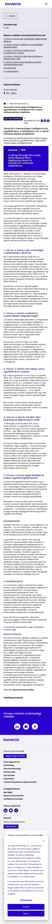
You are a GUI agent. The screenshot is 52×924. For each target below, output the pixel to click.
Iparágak (8, 792)
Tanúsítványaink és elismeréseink (20, 782)
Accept (26, 906)
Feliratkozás (11, 826)
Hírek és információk (14, 795)
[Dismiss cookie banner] (43, 841)
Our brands (9, 775)
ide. (14, 629)
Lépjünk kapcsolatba (15, 756)
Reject (26, 913)
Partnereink (9, 772)
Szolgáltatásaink (12, 789)
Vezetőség (9, 765)
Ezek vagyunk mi (12, 762)
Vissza (12, 15)
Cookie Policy (29, 876)
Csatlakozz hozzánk (13, 799)
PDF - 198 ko (11, 93)
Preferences (26, 900)
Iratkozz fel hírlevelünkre (14, 822)
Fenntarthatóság (12, 768)
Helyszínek (9, 778)
